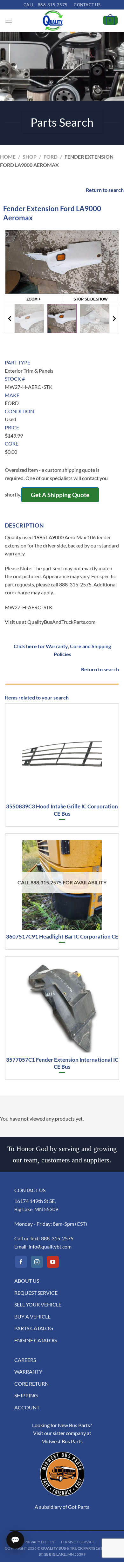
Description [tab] (24, 525)
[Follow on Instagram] (37, 1262)
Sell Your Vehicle (37, 1304)
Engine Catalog (35, 1340)
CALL (45, 4)
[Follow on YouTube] (53, 1262)
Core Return (31, 1384)
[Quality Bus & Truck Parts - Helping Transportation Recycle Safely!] (52, 20)
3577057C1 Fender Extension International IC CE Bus (62, 1063)
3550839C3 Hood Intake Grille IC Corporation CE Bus (62, 810)
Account (26, 1407)
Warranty (28, 1372)
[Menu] (8, 20)
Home (8, 157)
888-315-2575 (57, 1238)
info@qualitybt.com (50, 1246)
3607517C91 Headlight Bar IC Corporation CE (62, 936)
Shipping (26, 1395)
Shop (30, 157)
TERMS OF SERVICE (77, 1542)
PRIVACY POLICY (39, 1542)
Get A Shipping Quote (60, 494)
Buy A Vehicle (32, 1316)
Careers (25, 1360)
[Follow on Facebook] (21, 1262)
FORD (51, 157)
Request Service (36, 1293)
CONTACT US (87, 4)
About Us (26, 1281)
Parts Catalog (33, 1328)
